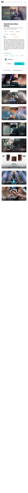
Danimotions (10, 59)
